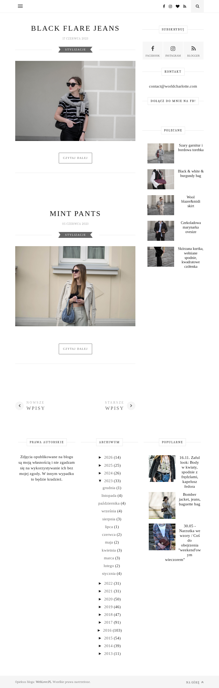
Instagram (173, 55)
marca (109, 558)
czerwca (109, 534)
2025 (109, 465)
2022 (109, 583)
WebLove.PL (43, 682)
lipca (109, 527)
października (109, 503)
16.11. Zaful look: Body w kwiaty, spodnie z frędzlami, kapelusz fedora (189, 472)
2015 (109, 638)
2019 (109, 607)
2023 (109, 481)
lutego (109, 566)
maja (109, 542)
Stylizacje (75, 49)
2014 (109, 646)
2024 (109, 473)
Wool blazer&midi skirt (190, 201)
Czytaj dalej (75, 157)
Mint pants (75, 213)
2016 (108, 630)
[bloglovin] (176, 6)
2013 (109, 653)
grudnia (109, 488)
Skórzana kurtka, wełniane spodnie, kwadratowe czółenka (191, 258)
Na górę (193, 682)
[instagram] (169, 6)
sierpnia (109, 519)
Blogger (193, 55)
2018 (109, 614)
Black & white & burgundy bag (191, 173)
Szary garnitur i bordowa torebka (191, 147)
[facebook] (162, 6)
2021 (109, 591)
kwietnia (109, 550)
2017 (109, 622)
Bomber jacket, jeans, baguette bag (190, 499)
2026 (109, 457)
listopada (109, 495)
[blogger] (183, 6)
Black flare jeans (75, 28)
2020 (109, 599)
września (109, 511)
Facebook (153, 55)
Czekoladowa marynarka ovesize (191, 227)
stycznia (109, 573)
